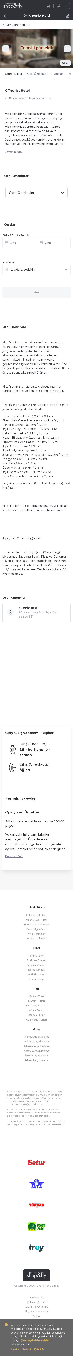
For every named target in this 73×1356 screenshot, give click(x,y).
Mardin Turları (36, 1000)
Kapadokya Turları (36, 1005)
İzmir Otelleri (36, 955)
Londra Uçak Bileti (36, 938)
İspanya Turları (36, 1014)
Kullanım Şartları (36, 1302)
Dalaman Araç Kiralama (36, 1046)
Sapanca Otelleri (36, 965)
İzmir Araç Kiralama (36, 1055)
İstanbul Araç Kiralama (36, 1036)
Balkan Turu (36, 996)
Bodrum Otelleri (36, 960)
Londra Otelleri (36, 979)
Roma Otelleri (36, 969)
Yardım (37, 1316)
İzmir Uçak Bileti (36, 933)
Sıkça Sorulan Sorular (36, 1311)
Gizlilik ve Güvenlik (37, 1306)
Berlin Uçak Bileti (36, 929)
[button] (36, 243)
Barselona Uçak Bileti (36, 924)
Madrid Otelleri (36, 974)
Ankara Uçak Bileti (36, 915)
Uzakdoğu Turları (36, 1019)
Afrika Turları (36, 1010)
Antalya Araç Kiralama (36, 1050)
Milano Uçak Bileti (36, 919)
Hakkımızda (36, 1297)
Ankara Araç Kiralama (36, 1041)
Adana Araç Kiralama (37, 1060)
